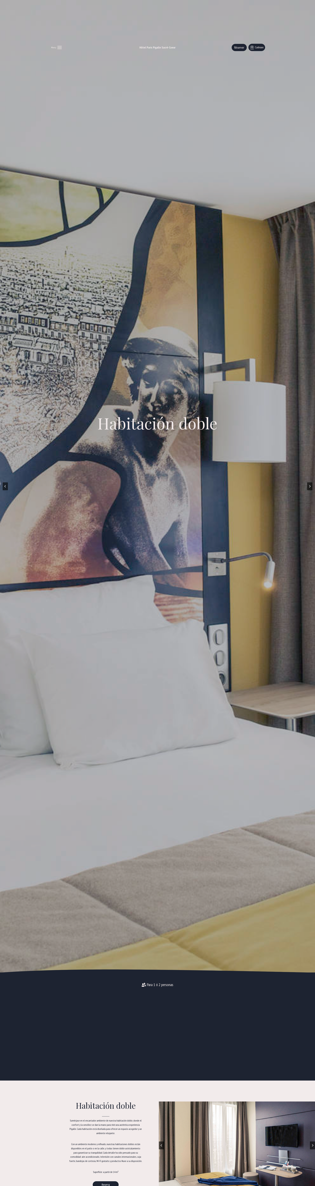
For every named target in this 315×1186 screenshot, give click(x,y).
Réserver (239, 47)
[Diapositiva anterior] (161, 1145)
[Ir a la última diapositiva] (5, 486)
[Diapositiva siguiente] (309, 486)
